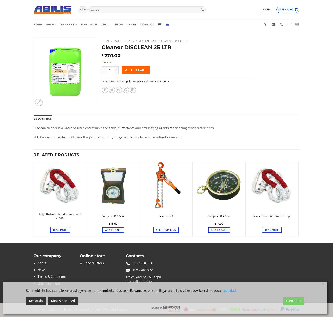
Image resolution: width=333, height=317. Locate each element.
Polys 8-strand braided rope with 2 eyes (60, 216)
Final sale (89, 24)
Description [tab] (43, 118)
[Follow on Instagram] (297, 24)
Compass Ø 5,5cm (113, 216)
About (106, 24)
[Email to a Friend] (119, 90)
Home (38, 24)
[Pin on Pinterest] (126, 90)
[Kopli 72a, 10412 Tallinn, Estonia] (265, 24)
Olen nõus (293, 301)
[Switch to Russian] (167, 25)
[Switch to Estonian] (159, 25)
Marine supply (124, 41)
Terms (131, 24)
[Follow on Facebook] (291, 24)
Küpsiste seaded (63, 301)
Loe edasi (229, 290)
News (41, 270)
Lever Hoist (166, 216)
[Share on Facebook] (105, 90)
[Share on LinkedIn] (133, 90)
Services (67, 24)
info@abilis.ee (143, 270)
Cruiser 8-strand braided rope (271, 216)
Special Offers (94, 263)
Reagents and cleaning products (163, 41)
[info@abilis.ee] (274, 24)
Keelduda (36, 301)
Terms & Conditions (52, 276)
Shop (50, 24)
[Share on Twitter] (112, 90)
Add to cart (135, 70)
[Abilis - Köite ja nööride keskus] (53, 10)
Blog (119, 24)
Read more (60, 229)
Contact (147, 24)
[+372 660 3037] (282, 24)
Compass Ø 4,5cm (218, 216)
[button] (266, 9)
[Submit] (202, 9)
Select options (166, 229)
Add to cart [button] (113, 230)
